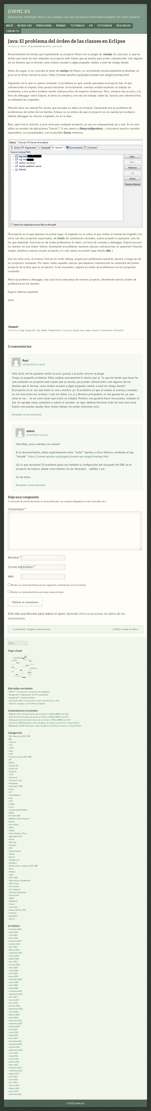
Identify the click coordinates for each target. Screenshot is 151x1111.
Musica (12, 821)
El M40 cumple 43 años (126, 629)
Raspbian (13, 863)
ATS (10, 745)
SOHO (11, 898)
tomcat (95, 330)
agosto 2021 (14, 958)
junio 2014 (13, 1053)
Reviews (61, 25)
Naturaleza (13, 824)
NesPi (11, 827)
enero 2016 (13, 1017)
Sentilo (61, 238)
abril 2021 (13, 961)
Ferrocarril (44, 25)
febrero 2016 (14, 1014)
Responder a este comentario (26, 414)
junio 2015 (13, 1032)
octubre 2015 (14, 1026)
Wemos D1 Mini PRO (17, 910)
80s (10, 739)
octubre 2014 (14, 1047)
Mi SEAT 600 (24, 25)
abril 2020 (13, 973)
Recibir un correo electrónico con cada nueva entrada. (37, 592)
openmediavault (15, 836)
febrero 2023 (14, 950)
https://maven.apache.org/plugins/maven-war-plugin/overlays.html (68, 456)
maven (88, 330)
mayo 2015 (13, 1035)
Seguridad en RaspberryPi (19, 880)
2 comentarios (106, 330)
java (82, 330)
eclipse (76, 330)
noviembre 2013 (15, 1070)
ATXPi (11, 748)
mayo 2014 (13, 1056)
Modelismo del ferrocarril (19, 818)
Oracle (11, 839)
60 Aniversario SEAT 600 (19, 736)
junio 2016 (13, 1011)
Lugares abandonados (18, 810)
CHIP (11, 754)
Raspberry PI (14, 860)
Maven (44, 330)
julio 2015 (13, 1029)
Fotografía (104, 25)
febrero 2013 (14, 1088)
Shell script (14, 883)
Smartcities (14, 895)
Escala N (12, 771)
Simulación (14, 886)
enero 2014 (13, 1064)
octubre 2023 (14, 944)
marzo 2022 (14, 955)
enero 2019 (13, 976)
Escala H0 (13, 768)
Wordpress (13, 916)
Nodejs (12, 830)
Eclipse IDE (30, 330)
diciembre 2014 (15, 1041)
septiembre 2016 (16, 1009)
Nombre (14, 557)
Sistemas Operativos (17, 892)
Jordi (23, 46)
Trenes (11, 904)
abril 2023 (13, 947)
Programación (54, 330)
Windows (13, 913)
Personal (12, 845)
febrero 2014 (14, 1062)
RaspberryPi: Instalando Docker (22, 697)
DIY (91, 25)
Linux (11, 807)
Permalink (118, 330)
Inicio (9, 25)
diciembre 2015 (15, 1020)
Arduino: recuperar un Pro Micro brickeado (27, 703)
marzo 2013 (14, 1085)
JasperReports (14, 795)
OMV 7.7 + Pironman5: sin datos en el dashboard (29, 692)
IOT (10, 792)
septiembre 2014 (16, 1050)
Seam (11, 874)
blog (22, 330)
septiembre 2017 (16, 994)
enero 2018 (13, 988)
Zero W (12, 919)
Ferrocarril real (15, 780)
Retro (11, 868)
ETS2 (11, 774)
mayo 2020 (13, 970)
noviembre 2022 (15, 953)
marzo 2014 (14, 1059)
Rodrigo (12, 720)
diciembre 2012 (15, 1094)
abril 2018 (13, 985)
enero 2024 (13, 938)
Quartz (12, 857)
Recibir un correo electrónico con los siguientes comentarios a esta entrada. (48, 584)
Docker (12, 762)
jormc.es (19, 11)
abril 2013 (13, 1082)
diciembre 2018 (15, 979)
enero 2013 (13, 1091)
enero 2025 (13, 932)
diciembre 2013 (15, 1067)
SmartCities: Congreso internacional (31, 629)
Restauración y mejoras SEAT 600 (23, 866)
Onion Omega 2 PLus (18, 833)
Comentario (17, 509)
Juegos (12, 804)
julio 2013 (13, 1076)
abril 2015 (13, 1038)
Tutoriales (77, 25)
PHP (10, 848)
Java (38, 330)
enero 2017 (13, 1003)
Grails (11, 789)
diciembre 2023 (15, 941)
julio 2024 (13, 935)
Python (12, 854)
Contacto (12, 31)
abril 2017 (13, 997)
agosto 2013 (14, 1073)
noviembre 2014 (15, 1044)
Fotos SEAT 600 (15, 786)
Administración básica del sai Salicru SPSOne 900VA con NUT (43, 714)
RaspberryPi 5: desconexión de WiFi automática (28, 694)
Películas (12, 842)
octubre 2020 (14, 964)
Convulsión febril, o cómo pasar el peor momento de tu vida (34, 700)
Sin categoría (14, 889)
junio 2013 (13, 1079)
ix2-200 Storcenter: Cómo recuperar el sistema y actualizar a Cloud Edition (47, 723)
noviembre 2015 (15, 1023)
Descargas (123, 25)
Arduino (12, 742)
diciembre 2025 (15, 929)
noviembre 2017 (15, 991)
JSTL (11, 801)
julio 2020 (13, 967)
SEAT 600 (13, 877)
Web (11, 576)
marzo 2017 (14, 1000)
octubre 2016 (14, 1006)
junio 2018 (13, 982)
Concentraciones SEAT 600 (20, 757)
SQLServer (13, 901)
